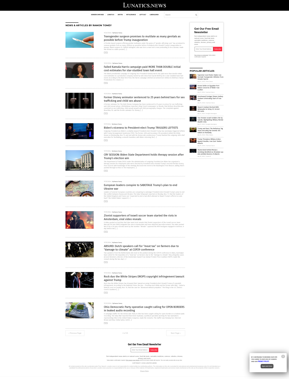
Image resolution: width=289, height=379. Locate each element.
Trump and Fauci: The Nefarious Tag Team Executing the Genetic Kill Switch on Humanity (210, 131)
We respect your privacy (133, 360)
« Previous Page (75, 333)
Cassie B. (208, 156)
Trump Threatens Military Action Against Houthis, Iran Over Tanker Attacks (210, 141)
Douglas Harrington (211, 113)
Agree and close (267, 366)
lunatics (110, 14)
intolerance (131, 14)
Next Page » (176, 333)
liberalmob (154, 14)
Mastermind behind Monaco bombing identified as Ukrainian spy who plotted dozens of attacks (210, 152)
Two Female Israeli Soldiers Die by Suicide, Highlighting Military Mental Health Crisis (210, 120)
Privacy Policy (144, 371)
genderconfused (97, 14)
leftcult (142, 14)
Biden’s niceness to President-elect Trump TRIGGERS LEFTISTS (141, 127)
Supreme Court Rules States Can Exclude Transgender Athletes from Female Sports (210, 77)
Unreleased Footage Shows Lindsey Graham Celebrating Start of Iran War (210, 98)
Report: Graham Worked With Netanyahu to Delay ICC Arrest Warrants (208, 109)
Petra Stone (209, 81)
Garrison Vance (210, 92)
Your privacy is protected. (201, 55)
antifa (120, 14)
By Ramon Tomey (117, 33)
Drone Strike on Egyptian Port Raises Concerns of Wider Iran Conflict (208, 88)
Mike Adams (209, 135)
